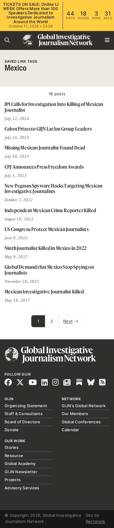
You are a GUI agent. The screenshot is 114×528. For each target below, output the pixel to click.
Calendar (70, 429)
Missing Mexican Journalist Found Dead (45, 148)
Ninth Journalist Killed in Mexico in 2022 (46, 248)
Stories (12, 447)
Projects (13, 479)
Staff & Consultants (24, 413)
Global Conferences (81, 421)
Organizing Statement (26, 405)
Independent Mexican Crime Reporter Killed (50, 210)
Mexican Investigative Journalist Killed (44, 291)
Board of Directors (22, 421)
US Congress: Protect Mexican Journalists (46, 229)
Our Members (75, 413)
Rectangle (95, 521)
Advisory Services (22, 487)
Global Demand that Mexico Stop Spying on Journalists (49, 270)
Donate (12, 429)
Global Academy (20, 463)
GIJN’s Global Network (83, 405)
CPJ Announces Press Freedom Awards (44, 167)
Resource (14, 455)
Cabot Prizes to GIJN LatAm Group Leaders (48, 129)
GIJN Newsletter (21, 471)
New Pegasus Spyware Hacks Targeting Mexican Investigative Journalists (53, 188)
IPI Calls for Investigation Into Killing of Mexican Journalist (54, 107)
